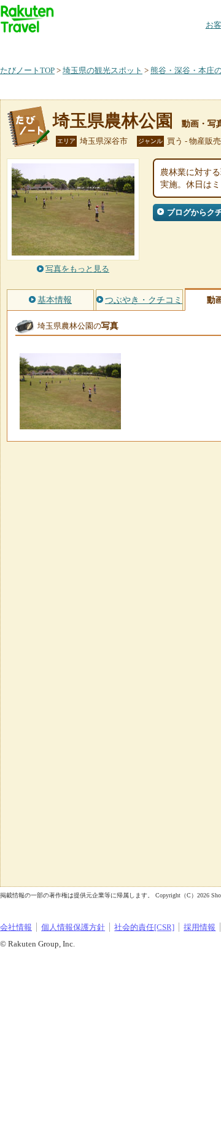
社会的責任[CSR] (144, 927)
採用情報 (199, 927)
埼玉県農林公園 (113, 120)
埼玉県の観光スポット (102, 70)
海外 (93, 46)
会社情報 (16, 927)
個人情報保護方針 (73, 927)
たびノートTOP (27, 70)
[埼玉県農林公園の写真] (70, 423)
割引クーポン (194, 46)
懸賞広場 (143, 46)
